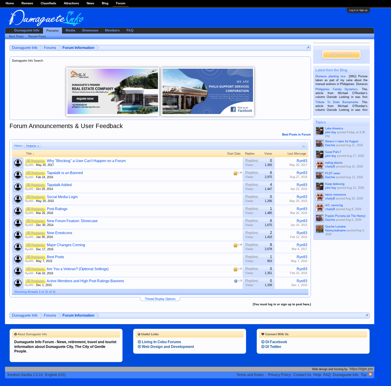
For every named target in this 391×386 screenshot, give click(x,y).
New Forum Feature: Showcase (72, 221)
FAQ (130, 30)
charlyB (330, 166)
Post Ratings (57, 209)
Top (364, 375)
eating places (334, 162)
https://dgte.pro (361, 369)
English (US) (55, 375)
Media (70, 30)
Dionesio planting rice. (330, 76)
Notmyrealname (335, 230)
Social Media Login (62, 197)
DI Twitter (273, 347)
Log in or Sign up (358, 10)
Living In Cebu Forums (161, 342)
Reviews (27, 3)
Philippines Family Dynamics (336, 89)
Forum (120, 3)
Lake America (334, 128)
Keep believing (334, 184)
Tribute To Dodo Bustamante (336, 102)
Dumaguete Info (26, 30)
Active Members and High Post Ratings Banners (85, 281)
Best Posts (55, 257)
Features (32, 145)
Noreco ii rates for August (341, 141)
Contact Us (302, 375)
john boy (330, 132)
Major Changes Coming (66, 245)
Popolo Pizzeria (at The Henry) (345, 216)
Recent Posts (37, 36)
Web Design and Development (167, 347)
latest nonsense (335, 194)
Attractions (71, 3)
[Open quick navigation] (308, 47)
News (90, 3)
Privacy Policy (279, 375)
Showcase (90, 30)
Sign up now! (341, 54)
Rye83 (29, 165)
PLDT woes (332, 173)
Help (317, 375)
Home (10, 3)
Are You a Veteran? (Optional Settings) (78, 269)
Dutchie (330, 145)
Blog (105, 3)
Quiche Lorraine (335, 226)
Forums (52, 30)
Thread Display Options (160, 299)
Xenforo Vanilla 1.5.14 (25, 375)
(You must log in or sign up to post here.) (282, 304)
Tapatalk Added (59, 185)
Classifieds (48, 3)
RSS (370, 374)
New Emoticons (59, 233)
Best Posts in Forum (296, 134)
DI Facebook (276, 342)
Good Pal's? (333, 152)
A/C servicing (334, 205)
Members (112, 30)
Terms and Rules (250, 375)
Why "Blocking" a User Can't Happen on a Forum (86, 161)
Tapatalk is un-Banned (65, 173)
